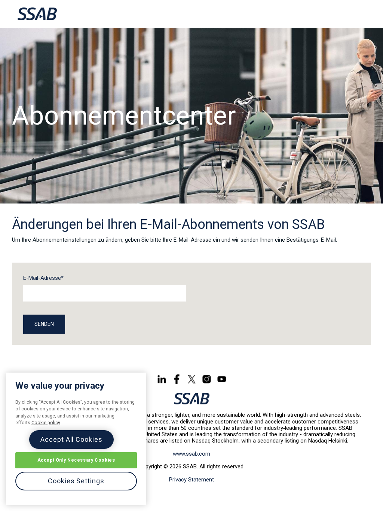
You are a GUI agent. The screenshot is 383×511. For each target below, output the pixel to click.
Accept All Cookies (71, 439)
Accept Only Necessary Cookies (76, 460)
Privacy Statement (191, 479)
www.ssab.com (191, 453)
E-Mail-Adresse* (43, 278)
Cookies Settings (76, 481)
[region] (76, 439)
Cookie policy (45, 422)
